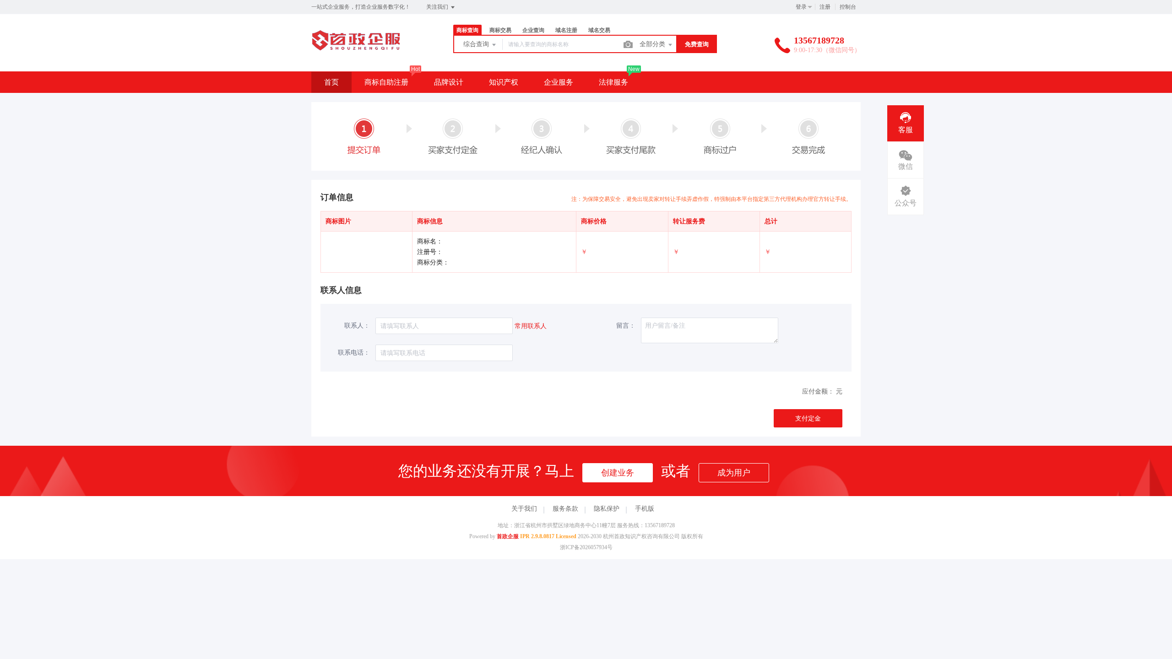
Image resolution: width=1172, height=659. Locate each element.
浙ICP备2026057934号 (586, 547)
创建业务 (617, 472)
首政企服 (508, 536)
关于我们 (524, 508)
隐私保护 (606, 508)
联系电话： (354, 352)
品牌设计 (448, 82)
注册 (824, 7)
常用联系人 (531, 326)
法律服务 (613, 82)
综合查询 (477, 44)
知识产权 (503, 82)
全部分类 (653, 44)
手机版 (644, 508)
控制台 (848, 7)
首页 (331, 82)
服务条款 (565, 508)
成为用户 (733, 472)
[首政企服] (356, 52)
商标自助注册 (386, 82)
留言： (625, 325)
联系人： (357, 325)
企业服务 (558, 82)
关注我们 (438, 7)
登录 (801, 7)
